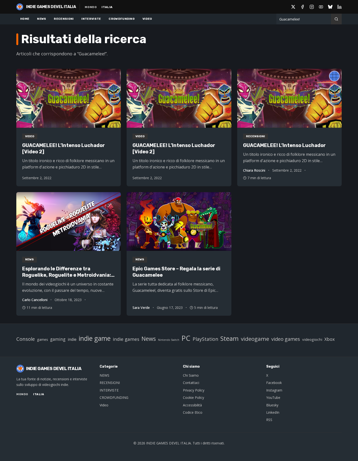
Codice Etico (192, 412)
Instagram (274, 390)
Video (104, 405)
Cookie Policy (193, 397)
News (148, 339)
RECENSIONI (64, 18)
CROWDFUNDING (122, 18)
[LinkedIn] (339, 7)
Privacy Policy (193, 390)
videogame (255, 339)
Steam (229, 338)
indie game (95, 338)
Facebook (274, 382)
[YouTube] (321, 7)
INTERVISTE (91, 18)
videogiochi (312, 339)
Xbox (329, 339)
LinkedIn (272, 412)
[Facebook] (302, 7)
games (42, 339)
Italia (107, 7)
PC (185, 338)
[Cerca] (336, 19)
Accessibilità (192, 405)
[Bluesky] (330, 7)
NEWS (41, 18)
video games (285, 338)
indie (72, 339)
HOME (24, 18)
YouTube (273, 397)
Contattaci (191, 382)
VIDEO (147, 18)
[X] (293, 7)
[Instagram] (312, 7)
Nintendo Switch (168, 340)
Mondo (91, 7)
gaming (58, 339)
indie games (126, 339)
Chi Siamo (191, 375)
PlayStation (205, 339)
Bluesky (272, 405)
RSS (269, 419)
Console (25, 338)
